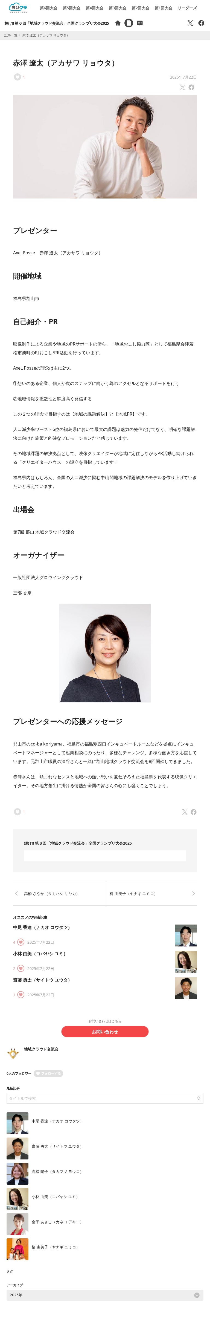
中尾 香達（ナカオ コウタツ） (42, 927)
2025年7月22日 (183, 77)
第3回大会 (117, 7)
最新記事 (13, 1088)
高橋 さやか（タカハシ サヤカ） (52, 893)
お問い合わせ (105, 1032)
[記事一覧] (128, 23)
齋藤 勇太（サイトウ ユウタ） (42, 980)
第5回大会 (71, 7)
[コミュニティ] (139, 23)
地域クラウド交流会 (41, 1049)
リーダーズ (187, 7)
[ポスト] (190, 23)
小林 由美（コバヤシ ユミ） (40, 954)
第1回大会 (163, 7)
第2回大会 (140, 7)
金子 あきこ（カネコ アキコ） (58, 1221)
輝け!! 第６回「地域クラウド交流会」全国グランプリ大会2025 (56, 23)
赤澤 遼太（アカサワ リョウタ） (66, 63)
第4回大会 (94, 7)
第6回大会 (48, 7)
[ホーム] (117, 23)
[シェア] (201, 23)
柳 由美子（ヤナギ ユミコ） (134, 893)
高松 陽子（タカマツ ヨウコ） (58, 1171)
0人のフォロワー (19, 1073)
